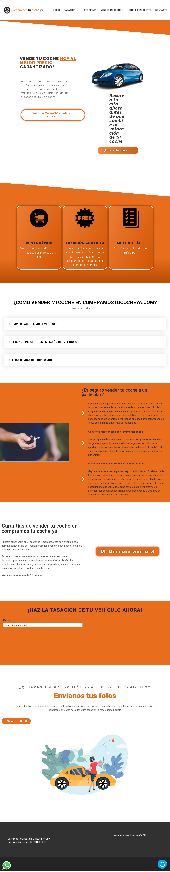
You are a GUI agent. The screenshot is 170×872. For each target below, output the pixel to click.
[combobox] (43, 625)
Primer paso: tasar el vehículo (35, 324)
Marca (7, 620)
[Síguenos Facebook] (167, 863)
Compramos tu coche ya (24, 862)
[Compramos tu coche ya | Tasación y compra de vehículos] (23, 9)
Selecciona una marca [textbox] (17, 625)
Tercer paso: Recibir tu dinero (34, 360)
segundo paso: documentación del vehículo (44, 342)
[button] (85, 324)
